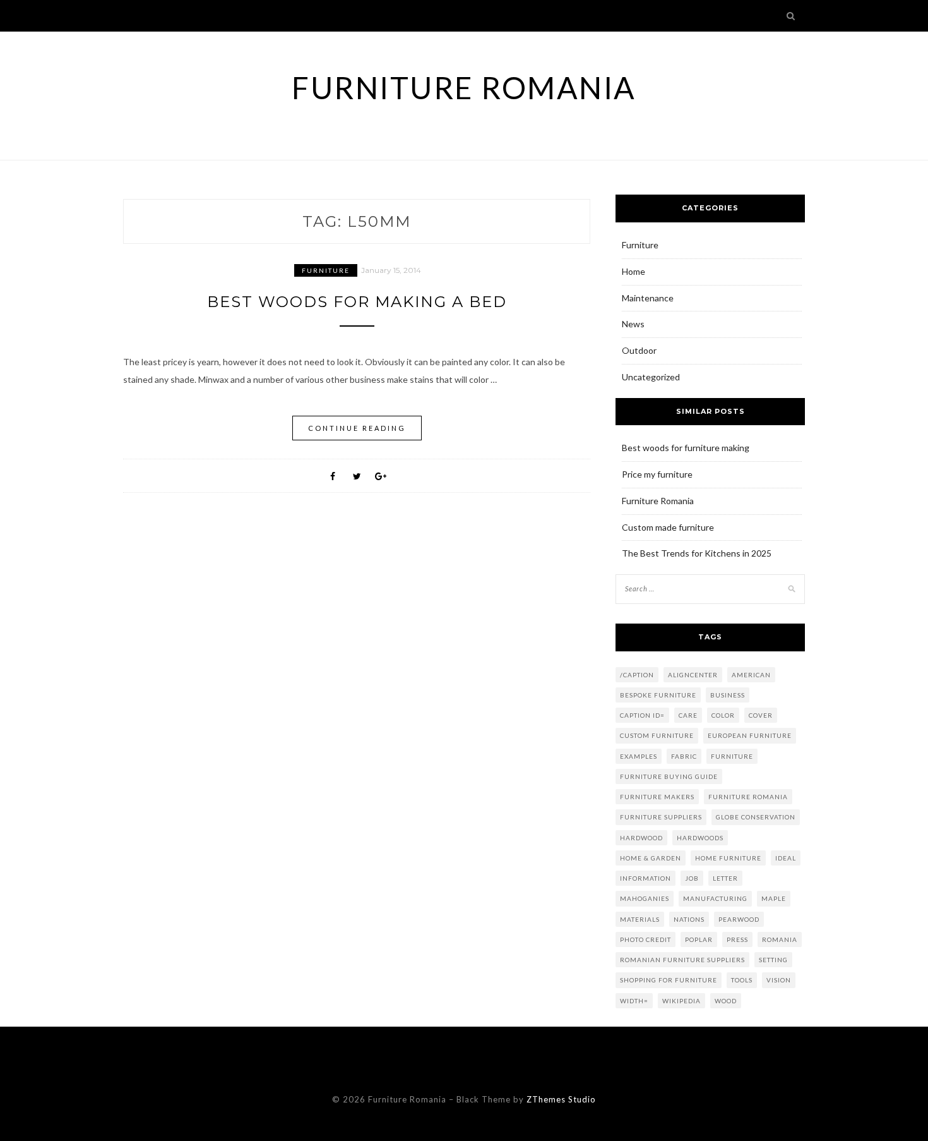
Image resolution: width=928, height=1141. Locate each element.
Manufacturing (715, 898)
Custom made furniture (668, 527)
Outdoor (639, 350)
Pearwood (738, 919)
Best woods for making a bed (357, 302)
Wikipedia (681, 1001)
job (692, 878)
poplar (699, 939)
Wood (726, 1001)
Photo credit (645, 939)
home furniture (728, 858)
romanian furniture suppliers (682, 959)
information (645, 878)
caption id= (642, 715)
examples (638, 756)
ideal (785, 858)
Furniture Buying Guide (669, 776)
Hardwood (641, 838)
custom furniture (657, 735)
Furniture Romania (464, 87)
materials (640, 919)
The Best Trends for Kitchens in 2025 (697, 553)
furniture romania (748, 796)
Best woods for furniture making (685, 447)
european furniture (750, 735)
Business (727, 695)
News (633, 323)
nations (689, 919)
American (751, 675)
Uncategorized (651, 376)
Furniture (326, 270)
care (688, 715)
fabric (684, 756)
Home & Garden (650, 858)
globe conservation (755, 817)
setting (773, 959)
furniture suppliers (661, 817)
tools (742, 980)
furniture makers (657, 796)
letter (725, 878)
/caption (637, 675)
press (737, 939)
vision (778, 980)
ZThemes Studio (561, 1099)
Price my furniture (657, 474)
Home (633, 271)
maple (773, 898)
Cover (761, 715)
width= (634, 1001)
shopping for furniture (668, 980)
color (723, 715)
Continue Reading (357, 428)
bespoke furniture (658, 695)
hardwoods (700, 838)
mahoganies (644, 898)
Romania (779, 939)
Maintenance (648, 298)
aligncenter (693, 675)
